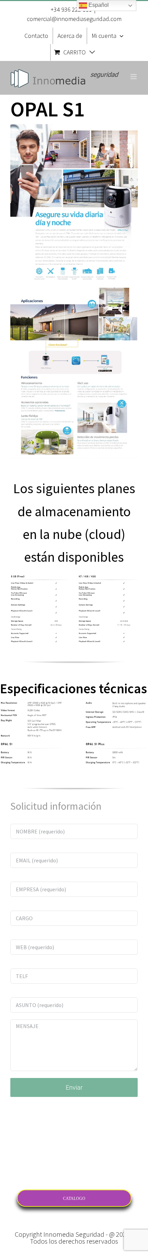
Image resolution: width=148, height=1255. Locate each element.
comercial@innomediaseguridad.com (74, 19)
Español (98, 5)
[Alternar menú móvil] (134, 76)
